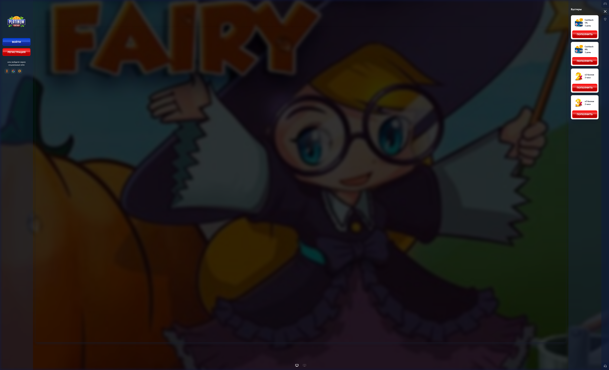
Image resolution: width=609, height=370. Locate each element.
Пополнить (585, 34)
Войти (16, 41)
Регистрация (17, 52)
